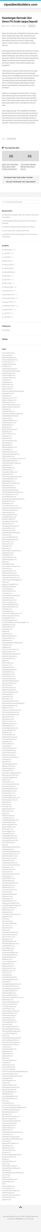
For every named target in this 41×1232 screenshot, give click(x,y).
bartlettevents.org (7, 470)
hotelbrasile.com (7, 465)
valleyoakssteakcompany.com (11, 905)
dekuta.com (5, 1058)
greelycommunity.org (8, 755)
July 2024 (7, 313)
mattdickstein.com (8, 964)
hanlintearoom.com (8, 1148)
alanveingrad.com (7, 829)
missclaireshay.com (8, 353)
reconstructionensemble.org (11, 865)
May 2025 (7, 276)
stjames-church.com (8, 766)
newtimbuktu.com (7, 384)
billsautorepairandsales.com (11, 1116)
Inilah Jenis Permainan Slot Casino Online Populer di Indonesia (10, 166)
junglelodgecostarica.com (10, 820)
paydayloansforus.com (9, 398)
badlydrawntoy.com (8, 966)
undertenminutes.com (9, 378)
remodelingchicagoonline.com (11, 1038)
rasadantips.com (7, 382)
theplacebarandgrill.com (9, 894)
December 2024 (9, 294)
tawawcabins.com (8, 541)
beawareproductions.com (10, 775)
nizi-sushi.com (6, 804)
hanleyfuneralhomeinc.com (10, 575)
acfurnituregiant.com (8, 375)
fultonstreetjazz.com (8, 467)
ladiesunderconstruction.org (11, 483)
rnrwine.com (6, 1163)
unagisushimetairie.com (9, 420)
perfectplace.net (7, 640)
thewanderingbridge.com (10, 788)
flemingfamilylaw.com (9, 1161)
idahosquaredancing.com (10, 539)
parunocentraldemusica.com (11, 1105)
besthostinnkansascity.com (11, 1190)
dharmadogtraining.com (9, 1179)
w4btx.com (5, 582)
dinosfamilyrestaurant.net (10, 490)
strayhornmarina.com (9, 721)
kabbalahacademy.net (9, 586)
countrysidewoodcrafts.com (11, 404)
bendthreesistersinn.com (10, 856)
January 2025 (8, 291)
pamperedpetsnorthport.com (11, 566)
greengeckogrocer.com (9, 600)
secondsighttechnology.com (11, 595)
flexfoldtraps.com (7, 999)
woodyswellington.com (9, 1092)
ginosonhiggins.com (8, 831)
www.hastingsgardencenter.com (12, 1076)
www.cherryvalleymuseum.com (12, 476)
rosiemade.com (7, 568)
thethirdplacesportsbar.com (11, 1087)
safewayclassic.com (8, 402)
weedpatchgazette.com (9, 559)
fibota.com (5, 1101)
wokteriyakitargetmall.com (10, 604)
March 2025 (7, 283)
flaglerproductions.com (9, 723)
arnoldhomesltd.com (8, 519)
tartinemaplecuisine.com (10, 800)
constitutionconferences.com (11, 914)
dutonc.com (6, 813)
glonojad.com (6, 761)
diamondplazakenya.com (10, 1112)
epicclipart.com (7, 431)
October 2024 (8, 302)
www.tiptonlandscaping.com (11, 1042)
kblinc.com (5, 562)
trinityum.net (6, 1083)
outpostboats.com (8, 667)
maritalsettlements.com (9, 836)
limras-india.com (7, 355)
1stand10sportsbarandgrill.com (12, 580)
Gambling (32, 26)
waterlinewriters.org (8, 946)
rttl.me (4, 1184)
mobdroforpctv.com (8, 676)
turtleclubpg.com (7, 876)
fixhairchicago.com (8, 910)
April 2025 (7, 279)
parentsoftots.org (7, 950)
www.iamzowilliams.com (10, 1074)
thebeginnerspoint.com (9, 690)
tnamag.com (6, 930)
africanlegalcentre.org (9, 750)
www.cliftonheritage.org (9, 1033)
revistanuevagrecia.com (9, 764)
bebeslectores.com (8, 485)
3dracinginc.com (7, 699)
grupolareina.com (7, 474)
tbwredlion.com (7, 1114)
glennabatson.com (8, 719)
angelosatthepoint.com (9, 901)
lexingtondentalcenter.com (10, 607)
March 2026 (7, 261)
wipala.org (5, 660)
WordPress (19, 1219)
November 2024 (9, 298)
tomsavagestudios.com (9, 620)
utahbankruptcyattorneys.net (11, 532)
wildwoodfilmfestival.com (10, 461)
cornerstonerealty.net (8, 1069)
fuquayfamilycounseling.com (11, 1168)
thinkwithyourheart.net (9, 530)
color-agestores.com (8, 658)
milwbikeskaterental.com (10, 838)
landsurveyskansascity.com (11, 1011)
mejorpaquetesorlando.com (11, 577)
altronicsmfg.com (7, 387)
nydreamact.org (7, 418)
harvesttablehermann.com (10, 494)
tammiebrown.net (7, 811)
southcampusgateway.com (10, 454)
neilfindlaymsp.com (8, 887)
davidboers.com (7, 959)
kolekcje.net (5, 631)
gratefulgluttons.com (8, 674)
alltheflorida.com (7, 1130)
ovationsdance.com (8, 627)
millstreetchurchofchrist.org (11, 1136)
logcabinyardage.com (9, 957)
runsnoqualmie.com (8, 1017)
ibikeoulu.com (6, 779)
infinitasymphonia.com (9, 748)
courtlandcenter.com (8, 885)
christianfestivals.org (8, 822)
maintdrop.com (7, 436)
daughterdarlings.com (9, 364)
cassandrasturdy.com (9, 678)
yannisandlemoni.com (9, 557)
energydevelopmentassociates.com (13, 499)
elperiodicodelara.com (9, 357)
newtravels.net (6, 395)
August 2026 (8, 249)
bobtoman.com (7, 438)
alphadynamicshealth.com (10, 1143)
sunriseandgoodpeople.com (11, 851)
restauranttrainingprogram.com (12, 613)
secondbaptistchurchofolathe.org (12, 1172)
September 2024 (9, 306)
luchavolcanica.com (8, 869)
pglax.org (5, 845)
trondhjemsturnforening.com (11, 1110)
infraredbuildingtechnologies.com (12, 492)
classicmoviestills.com (9, 683)
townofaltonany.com (8, 842)
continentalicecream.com (10, 728)
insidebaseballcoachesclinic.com (12, 1132)
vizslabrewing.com (8, 553)
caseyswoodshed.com (9, 907)
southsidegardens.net (9, 1080)
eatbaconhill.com (7, 389)
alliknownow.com (7, 708)
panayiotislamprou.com (9, 452)
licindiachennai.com (8, 362)
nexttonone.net (6, 973)
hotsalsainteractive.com (9, 369)
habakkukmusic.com (8, 970)
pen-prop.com (6, 982)
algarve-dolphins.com (9, 827)
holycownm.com (7, 872)
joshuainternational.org (9, 977)
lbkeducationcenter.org (9, 636)
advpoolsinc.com (7, 898)
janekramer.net (6, 802)
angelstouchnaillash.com (10, 584)
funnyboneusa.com (8, 860)
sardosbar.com (7, 546)
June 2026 (7, 257)
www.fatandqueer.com (9, 1006)
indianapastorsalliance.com (11, 903)
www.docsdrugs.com (9, 1020)
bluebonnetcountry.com (9, 429)
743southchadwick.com (9, 510)
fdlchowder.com (7, 1024)
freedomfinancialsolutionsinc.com (13, 997)
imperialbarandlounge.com (10, 526)
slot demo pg (11, 139)
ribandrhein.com (7, 629)
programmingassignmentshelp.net (13, 391)
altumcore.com (7, 925)
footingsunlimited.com (9, 1015)
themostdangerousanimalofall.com (13, 703)
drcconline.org (6, 892)
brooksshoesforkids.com (10, 932)
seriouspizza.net (7, 921)
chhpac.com (6, 1177)
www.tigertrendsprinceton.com (11, 984)
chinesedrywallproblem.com (11, 854)
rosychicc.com (7, 665)
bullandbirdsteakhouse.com (11, 1029)
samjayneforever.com (9, 1125)
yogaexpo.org (6, 647)
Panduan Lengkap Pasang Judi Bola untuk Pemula (19, 227)
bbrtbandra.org (6, 427)
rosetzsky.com (6, 759)
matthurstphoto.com (8, 1128)
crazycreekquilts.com (9, 730)
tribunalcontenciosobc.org (10, 712)
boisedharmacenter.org (9, 656)
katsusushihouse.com (9, 752)
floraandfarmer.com (8, 501)
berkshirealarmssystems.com (11, 550)
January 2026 (8, 268)
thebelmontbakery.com (9, 400)
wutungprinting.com (8, 833)
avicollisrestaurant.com (9, 889)
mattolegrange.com (8, 818)
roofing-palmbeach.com (9, 514)
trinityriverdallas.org (8, 638)
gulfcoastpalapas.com (9, 941)
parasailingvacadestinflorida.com (12, 1139)
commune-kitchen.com (9, 739)
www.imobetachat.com (9, 961)
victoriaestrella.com (8, 881)
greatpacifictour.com (8, 878)
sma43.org (5, 1035)
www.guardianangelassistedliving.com (14, 1107)
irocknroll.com (6, 535)
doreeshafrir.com (7, 770)
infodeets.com (6, 366)
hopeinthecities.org (8, 672)
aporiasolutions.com (8, 937)
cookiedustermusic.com (10, 863)
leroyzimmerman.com (9, 1157)
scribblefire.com (7, 645)
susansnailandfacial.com (10, 979)
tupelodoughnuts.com (9, 571)
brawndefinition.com (8, 726)
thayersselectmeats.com (10, 934)
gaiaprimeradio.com (8, 809)
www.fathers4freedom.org (10, 986)
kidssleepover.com (8, 393)
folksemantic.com (8, 544)
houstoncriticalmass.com (10, 701)
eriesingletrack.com (8, 564)
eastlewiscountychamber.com (11, 710)
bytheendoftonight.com (9, 669)
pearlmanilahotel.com (9, 434)
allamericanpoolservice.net (10, 616)
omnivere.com (6, 380)
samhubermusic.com (9, 1197)
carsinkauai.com (7, 1134)
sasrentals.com (7, 593)
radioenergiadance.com (9, 447)
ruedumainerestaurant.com (10, 757)
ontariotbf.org (6, 409)
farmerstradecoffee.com (10, 955)
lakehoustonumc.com (9, 968)
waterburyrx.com (7, 896)
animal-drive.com (7, 928)
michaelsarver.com (8, 598)
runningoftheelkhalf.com (9, 990)
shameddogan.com (8, 948)
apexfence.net (6, 1199)
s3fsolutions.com (7, 503)
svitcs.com (5, 919)
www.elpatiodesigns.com (10, 1096)
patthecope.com (7, 916)
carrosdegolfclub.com (9, 496)
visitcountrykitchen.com (9, 824)
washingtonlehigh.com (9, 1049)
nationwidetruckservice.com (11, 874)
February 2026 (8, 264)
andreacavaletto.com (8, 651)
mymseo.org (6, 1175)
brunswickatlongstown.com (11, 797)
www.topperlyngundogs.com (11, 988)
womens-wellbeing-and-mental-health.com (15, 622)
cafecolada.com (7, 685)
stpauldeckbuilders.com (20, 4)
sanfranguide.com (8, 694)
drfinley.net (5, 1159)
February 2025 (8, 287)
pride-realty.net (6, 1141)
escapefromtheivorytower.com (11, 508)
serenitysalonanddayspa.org (11, 371)
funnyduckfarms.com (9, 1150)
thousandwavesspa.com (10, 883)
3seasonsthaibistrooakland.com (12, 642)
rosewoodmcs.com (8, 1065)
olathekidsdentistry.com (9, 573)
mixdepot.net (6, 1062)
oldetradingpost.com (8, 481)
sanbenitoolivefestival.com (10, 681)
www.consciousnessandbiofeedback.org (15, 1071)
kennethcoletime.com (9, 793)
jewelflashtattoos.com (9, 422)
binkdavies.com (7, 732)
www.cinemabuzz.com (9, 1060)
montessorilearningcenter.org (11, 1121)
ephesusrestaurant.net (9, 1089)
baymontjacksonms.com (10, 840)
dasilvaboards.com (8, 717)
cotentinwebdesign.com (9, 479)
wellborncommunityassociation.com (13, 458)
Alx (32, 1219)
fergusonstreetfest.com (9, 1123)
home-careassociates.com (10, 649)
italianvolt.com (6, 548)
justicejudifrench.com (9, 786)
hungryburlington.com (9, 795)
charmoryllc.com (7, 696)
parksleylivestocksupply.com (11, 654)
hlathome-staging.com (9, 602)
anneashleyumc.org (8, 1008)
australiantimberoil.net (9, 488)
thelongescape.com (8, 815)
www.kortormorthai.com (10, 1004)
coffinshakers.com (8, 782)
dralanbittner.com (7, 555)
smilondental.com (7, 589)
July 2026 (7, 253)
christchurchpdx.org (8, 735)
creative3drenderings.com (10, 952)
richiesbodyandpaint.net (9, 360)
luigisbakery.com (7, 1051)
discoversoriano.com (9, 687)
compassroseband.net (9, 923)
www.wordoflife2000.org (10, 537)
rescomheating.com (8, 1186)
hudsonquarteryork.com (9, 1098)
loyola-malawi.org (7, 663)
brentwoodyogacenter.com (10, 1040)
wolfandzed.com (7, 1056)
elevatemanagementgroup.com (12, 1154)
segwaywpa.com (7, 939)
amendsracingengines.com (10, 1002)
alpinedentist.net (7, 445)
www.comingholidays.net (10, 692)
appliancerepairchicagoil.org (11, 407)
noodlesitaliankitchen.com (10, 416)
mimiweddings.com (8, 1188)
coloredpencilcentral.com (10, 521)
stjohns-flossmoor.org (9, 858)
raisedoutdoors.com (8, 528)
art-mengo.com (7, 806)
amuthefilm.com (7, 741)
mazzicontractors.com (9, 1085)
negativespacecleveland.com (11, 847)
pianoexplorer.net (7, 1078)
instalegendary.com (8, 411)
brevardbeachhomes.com (10, 505)
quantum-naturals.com (9, 1119)
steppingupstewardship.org (10, 1044)
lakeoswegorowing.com (9, 1166)
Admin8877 (22, 26)
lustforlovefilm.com (8, 743)
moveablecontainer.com (9, 472)
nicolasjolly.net (6, 746)
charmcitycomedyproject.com (11, 773)
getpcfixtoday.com (8, 425)
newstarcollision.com (9, 591)
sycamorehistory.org (8, 1067)
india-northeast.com (8, 512)
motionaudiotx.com (8, 1181)
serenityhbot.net (7, 975)
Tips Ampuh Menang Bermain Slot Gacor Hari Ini (28, 166)
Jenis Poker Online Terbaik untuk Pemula (16, 230)
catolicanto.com (7, 634)
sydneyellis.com (7, 609)
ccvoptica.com (7, 1047)
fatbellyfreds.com (7, 1094)
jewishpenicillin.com (8, 618)
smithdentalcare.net (8, 1193)
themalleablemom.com (9, 791)
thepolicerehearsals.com (10, 705)
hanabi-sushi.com (7, 1053)
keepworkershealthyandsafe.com (12, 413)
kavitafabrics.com (7, 867)
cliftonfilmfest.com (8, 523)
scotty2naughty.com (8, 768)
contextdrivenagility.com (9, 777)
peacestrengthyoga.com (9, 995)
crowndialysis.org (7, 611)
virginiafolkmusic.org (8, 625)
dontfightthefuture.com (9, 517)
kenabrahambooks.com (9, 737)
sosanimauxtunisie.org (9, 440)
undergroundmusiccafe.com (11, 1195)
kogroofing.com (7, 443)
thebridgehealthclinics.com (10, 943)
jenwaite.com (6, 1152)
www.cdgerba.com (8, 1103)
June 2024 (7, 317)
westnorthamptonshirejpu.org (11, 463)
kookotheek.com (7, 449)
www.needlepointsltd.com (10, 1026)
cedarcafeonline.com (8, 373)
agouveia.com (6, 1170)
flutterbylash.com (7, 1145)
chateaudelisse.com (8, 456)
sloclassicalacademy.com (10, 714)
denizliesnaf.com (7, 912)
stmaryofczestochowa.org (10, 784)
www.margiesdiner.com (9, 1022)
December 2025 (9, 272)
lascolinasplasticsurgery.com (11, 1031)
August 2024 (8, 309)
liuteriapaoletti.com (8, 849)
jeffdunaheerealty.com (9, 993)
